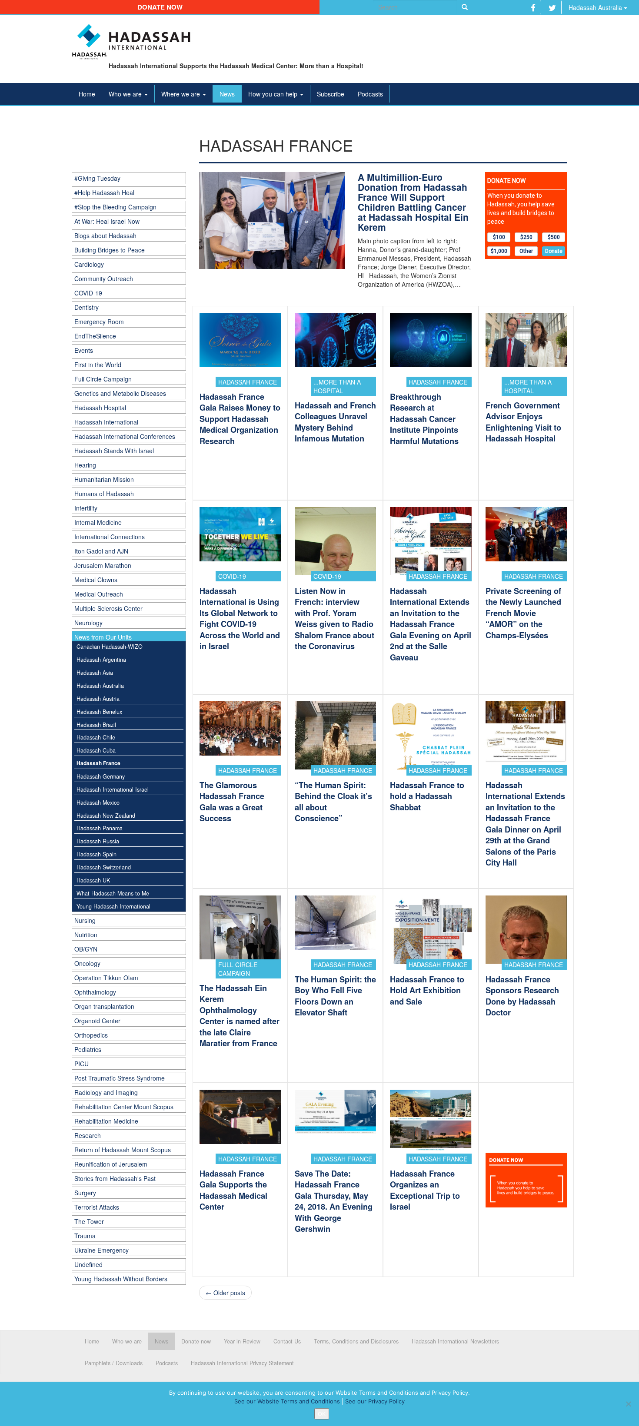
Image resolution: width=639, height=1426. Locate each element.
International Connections (109, 536)
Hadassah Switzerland (104, 867)
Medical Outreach (98, 594)
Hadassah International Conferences (124, 436)
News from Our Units (103, 637)
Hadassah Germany (101, 776)
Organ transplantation (104, 1006)
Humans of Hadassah (104, 493)
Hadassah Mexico (98, 802)
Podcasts (370, 94)
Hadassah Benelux (99, 712)
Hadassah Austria (98, 699)
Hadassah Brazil (96, 725)
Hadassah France (98, 763)
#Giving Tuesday (97, 178)
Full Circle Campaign (103, 379)
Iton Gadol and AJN (101, 551)
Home (87, 94)
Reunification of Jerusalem (110, 1164)
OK (322, 1413)
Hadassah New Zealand (106, 815)
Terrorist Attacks (96, 1207)
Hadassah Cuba (96, 750)
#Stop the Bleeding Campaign (115, 206)
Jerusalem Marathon (102, 565)
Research (87, 1135)
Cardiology (89, 264)
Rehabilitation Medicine (106, 1121)
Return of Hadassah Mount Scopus (122, 1149)
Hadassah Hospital (100, 407)
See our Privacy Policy (375, 1401)
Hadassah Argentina (101, 659)
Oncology (87, 963)
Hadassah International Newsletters (455, 1341)
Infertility (85, 508)
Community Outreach (103, 278)
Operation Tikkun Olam (106, 977)
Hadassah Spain (96, 854)
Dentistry (86, 307)
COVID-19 (88, 293)
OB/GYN (85, 949)
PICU (81, 1063)
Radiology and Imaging (106, 1092)
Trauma (85, 1235)
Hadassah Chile (96, 737)
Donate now (160, 7)
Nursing (85, 920)
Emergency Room (99, 321)
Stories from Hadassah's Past (115, 1178)
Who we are (126, 94)
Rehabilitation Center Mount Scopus (123, 1106)
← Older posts (225, 1292)
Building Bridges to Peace (109, 249)
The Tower (89, 1221)
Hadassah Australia (596, 7)
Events (83, 350)
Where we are (181, 94)
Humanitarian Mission (104, 479)
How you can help (273, 94)
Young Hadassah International (113, 906)
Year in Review (242, 1341)
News (227, 94)
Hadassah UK (93, 880)
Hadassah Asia (95, 673)
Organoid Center (97, 1020)
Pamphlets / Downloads (114, 1363)
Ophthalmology (95, 992)
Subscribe (330, 94)
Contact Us (287, 1341)
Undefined (88, 1264)
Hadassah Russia (98, 841)
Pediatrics (87, 1049)
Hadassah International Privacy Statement (242, 1363)
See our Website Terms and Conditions (287, 1401)
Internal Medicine (98, 522)
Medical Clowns (95, 579)
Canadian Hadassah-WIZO (110, 646)
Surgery (85, 1192)
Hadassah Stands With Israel (114, 450)
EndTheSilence (95, 336)
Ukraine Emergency (101, 1250)
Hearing (85, 465)
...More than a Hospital (337, 386)
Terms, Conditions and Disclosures (356, 1341)
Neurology (88, 622)
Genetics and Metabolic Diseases (120, 393)
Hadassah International (106, 422)
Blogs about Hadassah (105, 235)
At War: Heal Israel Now (107, 221)
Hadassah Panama (100, 828)
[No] (628, 1403)
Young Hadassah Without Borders (120, 1278)
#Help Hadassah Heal (104, 192)
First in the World (97, 364)
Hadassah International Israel (113, 789)
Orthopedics (91, 1035)
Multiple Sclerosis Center (108, 608)
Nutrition (85, 934)
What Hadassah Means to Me (113, 893)
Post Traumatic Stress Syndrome (119, 1078)
